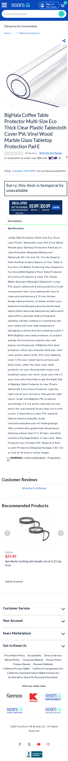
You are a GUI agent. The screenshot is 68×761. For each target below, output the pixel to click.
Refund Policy (12, 659)
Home (7, 33)
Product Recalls (22, 664)
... (14, 33)
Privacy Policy (53, 659)
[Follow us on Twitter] (29, 744)
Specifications (16, 228)
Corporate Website (33, 659)
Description (15, 220)
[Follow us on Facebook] (19, 744)
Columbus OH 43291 (24, 170)
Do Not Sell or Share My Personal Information (33, 677)
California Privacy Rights (16, 668)
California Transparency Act (48, 668)
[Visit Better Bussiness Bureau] (34, 754)
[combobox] (34, 14)
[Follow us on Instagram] (48, 744)
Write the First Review (50, 153)
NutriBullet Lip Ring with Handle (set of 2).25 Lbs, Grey (33, 563)
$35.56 (9, 552)
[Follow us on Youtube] (38, 744)
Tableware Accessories (29, 33)
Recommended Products (25, 505)
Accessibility (34, 655)
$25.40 (10, 556)
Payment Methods (43, 664)
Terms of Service (53, 655)
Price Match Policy (14, 655)
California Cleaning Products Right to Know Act (33, 672)
